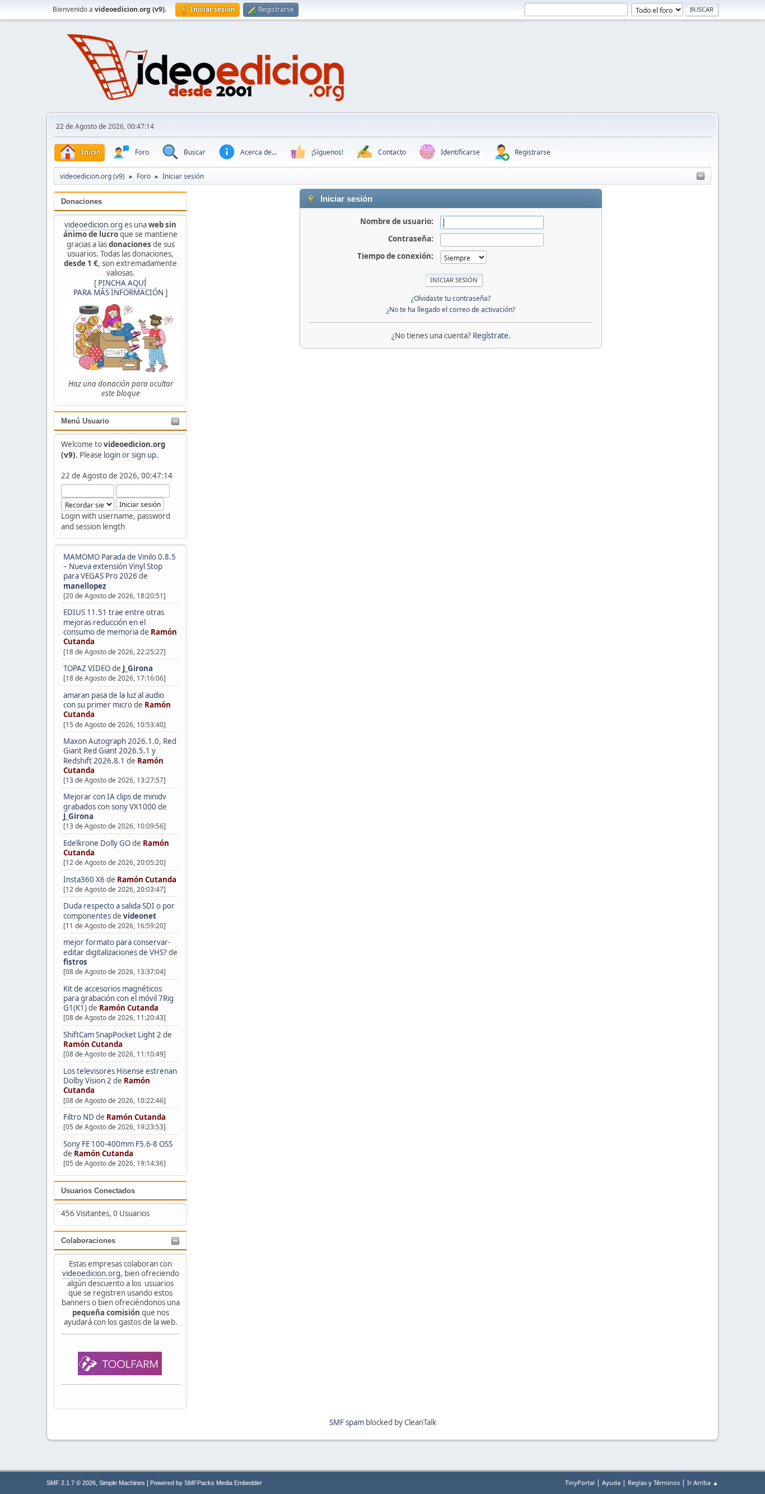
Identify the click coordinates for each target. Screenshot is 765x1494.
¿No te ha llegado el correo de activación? (450, 309)
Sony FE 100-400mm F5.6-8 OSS (117, 1144)
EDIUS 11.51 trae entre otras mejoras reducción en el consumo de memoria (113, 622)
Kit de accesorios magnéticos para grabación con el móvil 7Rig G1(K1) (118, 998)
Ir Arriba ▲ (703, 1482)
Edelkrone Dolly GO (96, 843)
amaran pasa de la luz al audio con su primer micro (113, 700)
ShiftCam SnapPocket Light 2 (112, 1035)
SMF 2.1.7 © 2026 (71, 1482)
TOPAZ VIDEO (86, 668)
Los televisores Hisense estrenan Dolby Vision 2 (120, 1076)
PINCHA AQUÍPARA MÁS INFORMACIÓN (118, 287)
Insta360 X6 (84, 879)
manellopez (84, 586)
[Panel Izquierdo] (700, 176)
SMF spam (346, 1422)
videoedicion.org (93, 225)
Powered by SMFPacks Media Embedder (206, 1482)
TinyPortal (580, 1482)
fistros (75, 962)
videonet (139, 916)
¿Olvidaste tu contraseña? (451, 298)
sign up (144, 455)
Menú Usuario (85, 421)
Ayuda (611, 1482)
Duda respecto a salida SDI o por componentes (119, 910)
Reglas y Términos (654, 1482)
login (112, 455)
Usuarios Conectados (98, 1190)
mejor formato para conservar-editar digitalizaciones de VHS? (116, 947)
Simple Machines (122, 1482)
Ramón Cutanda (146, 879)
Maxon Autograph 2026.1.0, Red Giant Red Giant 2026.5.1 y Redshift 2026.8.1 (119, 751)
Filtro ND (79, 1117)
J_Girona (138, 668)
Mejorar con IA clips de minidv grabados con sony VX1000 (114, 801)
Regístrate (491, 336)
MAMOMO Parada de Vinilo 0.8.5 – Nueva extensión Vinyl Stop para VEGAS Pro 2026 (119, 566)
